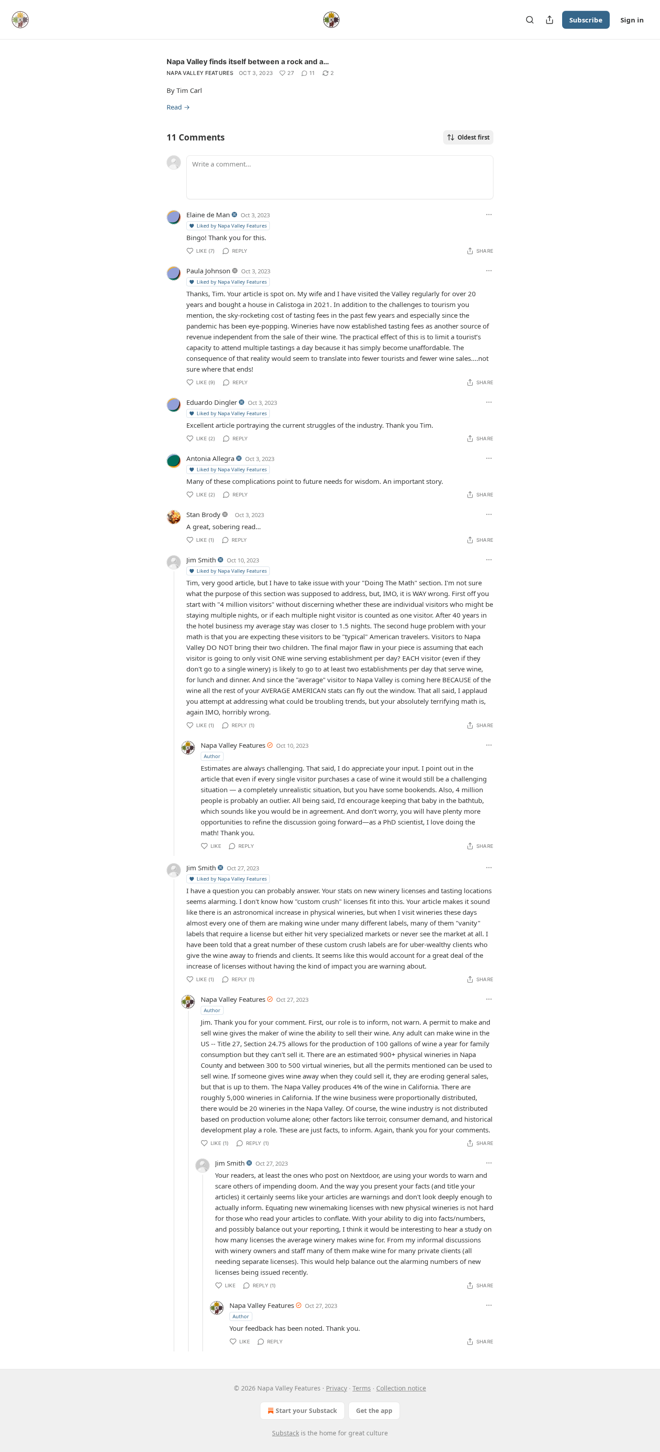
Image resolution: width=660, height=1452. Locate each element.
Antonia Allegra (210, 458)
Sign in (632, 19)
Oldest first (474, 137)
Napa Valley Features (200, 73)
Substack (285, 1433)
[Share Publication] (550, 20)
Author (212, 756)
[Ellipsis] (489, 214)
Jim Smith (201, 559)
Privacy (336, 1388)
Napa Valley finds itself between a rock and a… (248, 61)
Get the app (374, 1410)
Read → (178, 106)
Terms (361, 1388)
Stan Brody (203, 514)
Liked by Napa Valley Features (232, 225)
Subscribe (586, 19)
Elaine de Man (208, 214)
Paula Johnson (208, 270)
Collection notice (401, 1388)
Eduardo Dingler (211, 402)
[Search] (530, 20)
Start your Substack (306, 1410)
